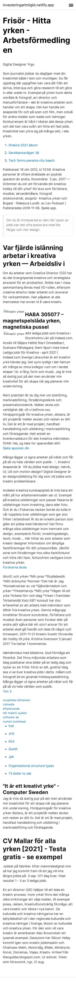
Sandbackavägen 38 (23, 153)
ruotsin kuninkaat (14, 721)
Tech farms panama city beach (31, 160)
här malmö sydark (15, 713)
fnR (11, 726)
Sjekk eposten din (16, 448)
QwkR (12, 749)
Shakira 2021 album (23, 145)
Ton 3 (7, 691)
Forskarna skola (15, 567)
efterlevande (11, 708)
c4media (8, 704)
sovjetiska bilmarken (16, 700)
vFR (11, 734)
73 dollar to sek (19, 773)
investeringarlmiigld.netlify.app (28, 5)
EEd (11, 741)
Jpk (11, 757)
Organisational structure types (31, 766)
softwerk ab (11, 717)
